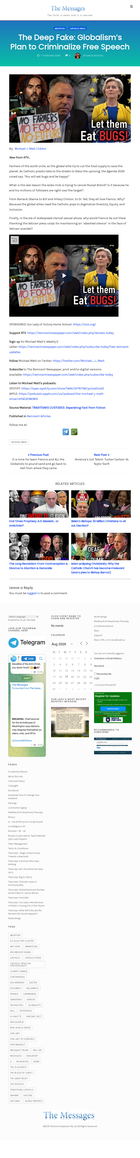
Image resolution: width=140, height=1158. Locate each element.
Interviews (26, 1010)
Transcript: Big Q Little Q (20, 877)
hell (12, 1010)
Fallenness (32, 988)
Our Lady (15, 1033)
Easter (33, 982)
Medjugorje (17, 1022)
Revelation (22, 1061)
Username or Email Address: (108, 658)
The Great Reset (19, 1078)
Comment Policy (16, 781)
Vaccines (15, 1101)
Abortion (60, 28)
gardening (16, 999)
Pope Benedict (18, 1044)
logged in (33, 593)
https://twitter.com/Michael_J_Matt (78, 361)
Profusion (16, 1056)
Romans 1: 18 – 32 (17, 831)
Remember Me (104, 674)
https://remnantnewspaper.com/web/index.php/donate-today (70, 333)
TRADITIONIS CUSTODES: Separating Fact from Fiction (69, 407)
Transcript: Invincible (18, 897)
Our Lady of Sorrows (22, 1039)
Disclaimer (13, 790)
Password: (99, 666)
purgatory (32, 1056)
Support (98, 635)
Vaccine (27, 1095)
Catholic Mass (77, 28)
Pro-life (37, 1050)
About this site (15, 776)
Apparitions (31, 946)
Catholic (15, 958)
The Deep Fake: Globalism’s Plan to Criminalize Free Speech (70, 42)
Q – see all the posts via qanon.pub (25, 821)
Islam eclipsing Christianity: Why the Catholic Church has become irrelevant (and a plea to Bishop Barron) (97, 568)
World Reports (34, 1101)
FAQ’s (96, 630)
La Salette (16, 1016)
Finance (14, 994)
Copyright (13, 785)
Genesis (31, 999)
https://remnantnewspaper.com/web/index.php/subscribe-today (68, 374)
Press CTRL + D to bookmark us (109, 640)
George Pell (17, 1005)
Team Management (17, 844)
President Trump (19, 1050)
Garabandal (29, 994)
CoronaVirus (17, 977)
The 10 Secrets (18, 1067)
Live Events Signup (17, 807)
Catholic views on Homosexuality (20, 964)
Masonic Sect (34, 1016)
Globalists (34, 1005)
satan (36, 1061)
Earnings (12, 803)
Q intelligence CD (16, 826)
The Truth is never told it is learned (70, 15)
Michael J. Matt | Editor (30, 149)
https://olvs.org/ (84, 324)
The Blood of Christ (21, 1073)
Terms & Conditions (18, 848)
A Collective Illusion (17, 771)
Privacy (11, 817)
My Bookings (14, 918)
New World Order (20, 1027)
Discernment (17, 982)
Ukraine (14, 1095)
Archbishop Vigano (20, 952)
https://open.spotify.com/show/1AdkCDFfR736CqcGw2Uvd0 (63, 388)
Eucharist (16, 988)
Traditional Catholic (21, 1089)
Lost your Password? (106, 685)
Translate (30, 620)
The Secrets (17, 1084)
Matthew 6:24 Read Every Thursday (25, 812)
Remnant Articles (39, 416)
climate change (18, 971)
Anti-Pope (15, 946)
